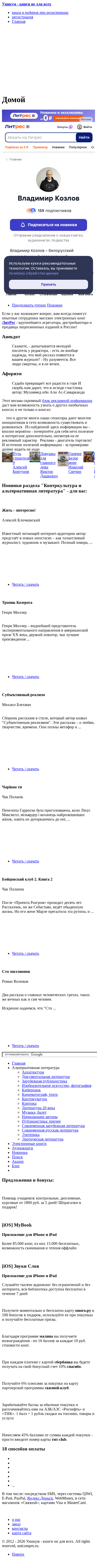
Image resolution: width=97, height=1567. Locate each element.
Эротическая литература (42, 1139)
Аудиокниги (22, 1148)
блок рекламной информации (67, 401)
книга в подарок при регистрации (40, 12)
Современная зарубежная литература (53, 1126)
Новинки (20, 1152)
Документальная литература (46, 1077)
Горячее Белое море (75, 458)
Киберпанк (31, 1090)
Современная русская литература (50, 1130)
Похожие (54, 305)
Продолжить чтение (29, 305)
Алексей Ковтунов (21, 469)
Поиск (17, 1157)
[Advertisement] (34, 59)
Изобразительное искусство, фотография (56, 1085)
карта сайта (21, 1533)
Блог (16, 1166)
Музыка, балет (34, 1112)
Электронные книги (29, 1143)
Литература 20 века (38, 1108)
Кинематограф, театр (40, 1094)
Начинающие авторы (40, 1117)
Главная (18, 1063)
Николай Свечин (75, 469)
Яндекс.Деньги (40, 1498)
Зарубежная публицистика (44, 1081)
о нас (16, 1519)
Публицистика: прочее (41, 1121)
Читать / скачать (25, 584)
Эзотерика (31, 1135)
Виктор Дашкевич (49, 473)
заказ (16, 1524)
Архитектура (33, 1072)
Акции (18, 1161)
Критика (29, 1103)
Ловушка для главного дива (47, 460)
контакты (20, 1528)
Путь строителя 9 (21, 458)
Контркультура (34, 1099)
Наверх (18, 1554)
